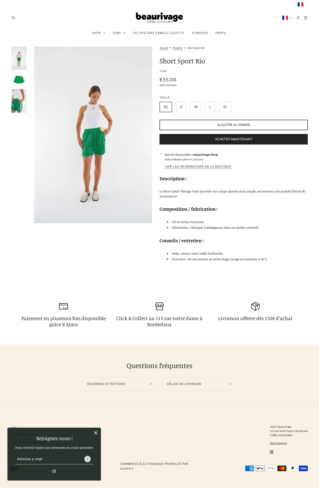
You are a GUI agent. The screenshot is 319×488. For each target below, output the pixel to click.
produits (178, 48)
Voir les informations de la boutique (198, 166)
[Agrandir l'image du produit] (93, 135)
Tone (163, 71)
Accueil (164, 48)
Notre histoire (278, 443)
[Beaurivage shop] (159, 17)
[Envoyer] (87, 459)
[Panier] (306, 18)
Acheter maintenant (233, 139)
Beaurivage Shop (206, 154)
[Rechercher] (13, 18)
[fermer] (95, 432)
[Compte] (298, 18)
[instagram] (12, 4)
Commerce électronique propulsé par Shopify (154, 466)
